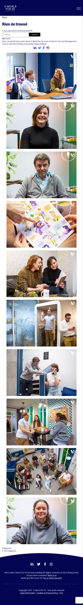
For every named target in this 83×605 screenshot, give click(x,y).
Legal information (27, 592)
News (4, 17)
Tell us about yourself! (52, 578)
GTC (61, 592)
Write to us (52, 575)
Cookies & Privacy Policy (47, 592)
